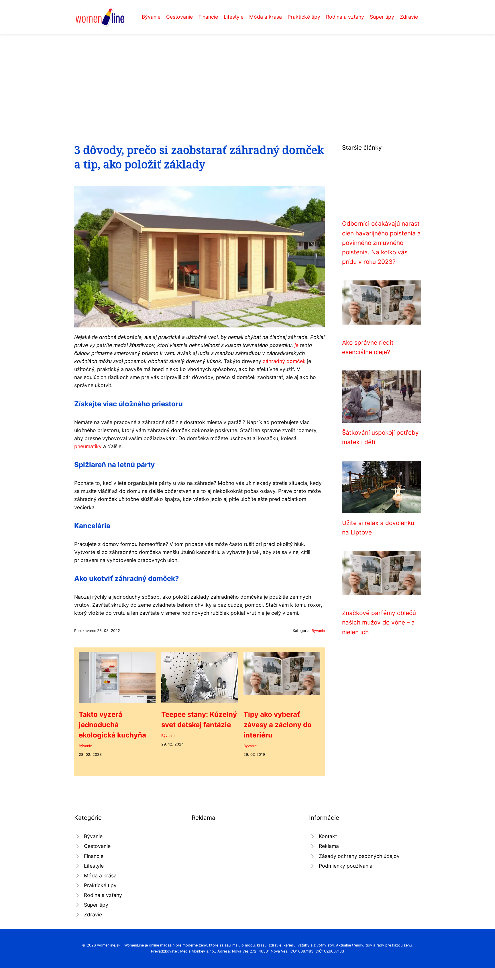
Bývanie (151, 17)
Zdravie (409, 17)
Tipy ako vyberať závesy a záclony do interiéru (277, 724)
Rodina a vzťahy (345, 17)
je (296, 345)
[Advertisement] (247, 77)
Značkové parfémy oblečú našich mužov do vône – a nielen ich (379, 622)
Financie (208, 17)
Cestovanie (179, 17)
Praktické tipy (304, 17)
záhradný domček (284, 361)
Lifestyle (233, 17)
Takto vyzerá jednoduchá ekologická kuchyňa (112, 724)
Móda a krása (265, 17)
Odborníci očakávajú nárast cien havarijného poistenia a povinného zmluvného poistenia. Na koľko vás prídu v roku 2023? (381, 242)
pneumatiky (88, 446)
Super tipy (382, 17)
